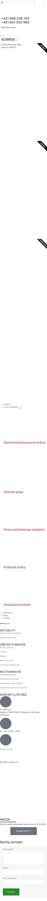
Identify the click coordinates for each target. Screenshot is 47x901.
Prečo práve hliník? (8, 637)
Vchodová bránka (17, 605)
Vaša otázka (8, 849)
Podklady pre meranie (9, 679)
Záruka (3, 656)
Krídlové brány (15, 567)
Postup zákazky (7, 647)
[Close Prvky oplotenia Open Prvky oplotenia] (20, 408)
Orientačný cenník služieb (11, 683)
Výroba (3, 652)
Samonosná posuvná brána (24, 442)
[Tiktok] (26, 755)
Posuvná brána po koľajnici (24, 529)
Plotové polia (13, 492)
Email (5, 868)
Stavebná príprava (8, 674)
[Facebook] (3, 755)
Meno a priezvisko (10, 878)
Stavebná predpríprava (10, 665)
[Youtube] (38, 755)
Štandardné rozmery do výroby (13, 687)
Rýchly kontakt (6, 749)
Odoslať (11, 891)
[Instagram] (14, 755)
